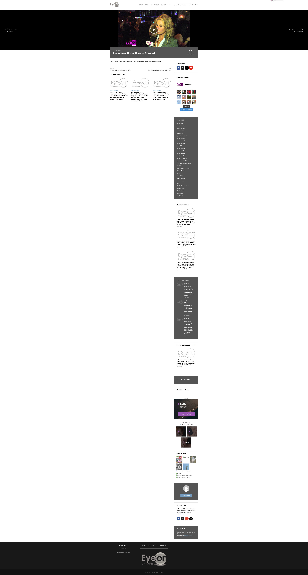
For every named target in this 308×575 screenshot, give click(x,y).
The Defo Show (180, 188)
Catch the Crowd (181, 126)
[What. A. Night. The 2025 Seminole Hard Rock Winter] (184, 92)
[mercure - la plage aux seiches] (184, 475)
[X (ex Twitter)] (182, 68)
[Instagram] (187, 68)
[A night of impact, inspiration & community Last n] (179, 92)
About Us (140, 4)
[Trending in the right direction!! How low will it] (194, 92)
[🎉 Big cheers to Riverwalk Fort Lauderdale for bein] (189, 97)
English (274, 1)
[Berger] (178, 473)
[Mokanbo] (186, 457)
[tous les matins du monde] (183, 477)
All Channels (180, 123)
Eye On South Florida (182, 158)
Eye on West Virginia (182, 160)
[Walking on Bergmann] (179, 459)
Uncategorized (117, 50)
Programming (180, 180)
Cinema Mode (190, 54)
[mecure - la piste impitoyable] (184, 471)
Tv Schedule (180, 195)
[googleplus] (187, 518)
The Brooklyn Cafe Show (183, 185)
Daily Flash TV (180, 131)
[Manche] (193, 459)
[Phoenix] (186, 467)
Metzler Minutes (181, 170)
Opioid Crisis (180, 175)
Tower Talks (180, 193)
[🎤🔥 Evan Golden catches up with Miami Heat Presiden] (184, 102)
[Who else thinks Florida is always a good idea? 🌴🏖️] (194, 97)
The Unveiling (180, 190)
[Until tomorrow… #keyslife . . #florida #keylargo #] (184, 97)
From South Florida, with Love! (184, 163)
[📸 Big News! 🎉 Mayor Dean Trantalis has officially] (179, 102)
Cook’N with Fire (181, 128)
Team (146, 4)
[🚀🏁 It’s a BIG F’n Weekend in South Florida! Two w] (179, 97)
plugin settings (188, 535)
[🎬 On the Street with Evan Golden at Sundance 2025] (194, 102)
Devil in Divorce (180, 133)
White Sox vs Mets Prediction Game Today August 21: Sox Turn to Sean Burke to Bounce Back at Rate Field (161, 96)
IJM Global (179, 165)
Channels (164, 4)
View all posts (186, 495)
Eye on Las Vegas (181, 148)
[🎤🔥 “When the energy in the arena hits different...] (189, 102)
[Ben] (179, 467)
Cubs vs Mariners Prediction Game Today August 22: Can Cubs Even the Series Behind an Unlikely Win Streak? (119, 96)
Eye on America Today (182, 136)
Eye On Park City (181, 155)
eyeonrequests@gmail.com (123, 552)
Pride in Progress (181, 178)
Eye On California (181, 138)
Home (144, 545)
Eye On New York (181, 153)
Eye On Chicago (181, 143)
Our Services (155, 4)
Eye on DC (179, 146)
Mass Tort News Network (183, 168)
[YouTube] (191, 68)
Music (178, 173)
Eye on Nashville (181, 151)
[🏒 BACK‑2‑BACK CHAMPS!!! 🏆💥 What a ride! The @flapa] (189, 92)
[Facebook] (178, 68)
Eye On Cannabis (181, 141)
